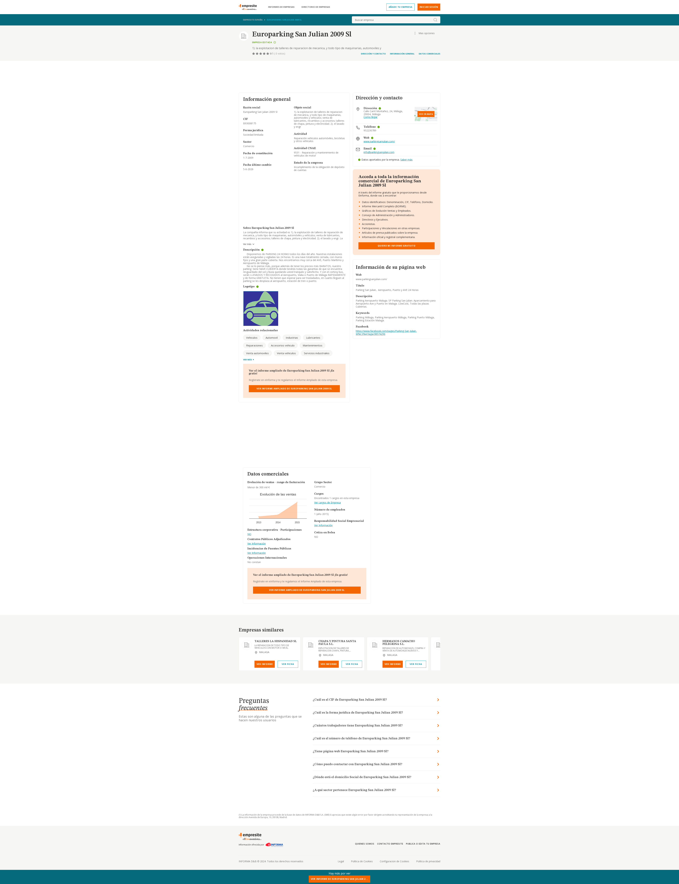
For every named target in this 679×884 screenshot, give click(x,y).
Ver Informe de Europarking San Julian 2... (339, 878)
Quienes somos (364, 843)
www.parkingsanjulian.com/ (379, 141)
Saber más (406, 159)
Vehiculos (251, 337)
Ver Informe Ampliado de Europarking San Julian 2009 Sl (294, 388)
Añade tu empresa (400, 6)
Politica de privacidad (428, 861)
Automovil (272, 337)
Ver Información (256, 543)
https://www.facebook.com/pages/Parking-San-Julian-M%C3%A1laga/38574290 (386, 332)
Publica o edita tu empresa (423, 843)
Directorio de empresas (315, 7)
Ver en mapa (426, 114)
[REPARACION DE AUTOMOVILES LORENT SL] (439, 645)
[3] (261, 53)
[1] (254, 53)
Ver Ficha (288, 664)
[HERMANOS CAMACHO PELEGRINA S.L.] (375, 645)
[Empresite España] (249, 7)
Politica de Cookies (362, 861)
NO (249, 534)
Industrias (292, 337)
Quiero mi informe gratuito (397, 245)
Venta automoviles (257, 353)
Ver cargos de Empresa (327, 502)
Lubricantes (313, 337)
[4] (264, 53)
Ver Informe (265, 664)
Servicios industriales (316, 353)
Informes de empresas (281, 7)
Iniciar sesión (429, 6)
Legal (341, 861)
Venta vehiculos (286, 353)
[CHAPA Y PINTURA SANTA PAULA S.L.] (311, 645)
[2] (257, 53)
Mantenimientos (312, 345)
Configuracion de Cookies (394, 861)
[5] (268, 53)
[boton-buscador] (435, 19)
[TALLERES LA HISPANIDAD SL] (247, 645)
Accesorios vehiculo (283, 345)
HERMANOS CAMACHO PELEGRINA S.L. (398, 643)
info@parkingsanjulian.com (379, 152)
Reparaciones (254, 345)
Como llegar (371, 117)
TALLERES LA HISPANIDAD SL (275, 641)
